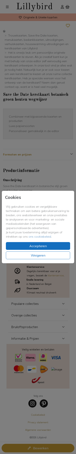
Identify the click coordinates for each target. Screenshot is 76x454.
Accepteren (38, 246)
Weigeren (38, 255)
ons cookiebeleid (40, 236)
